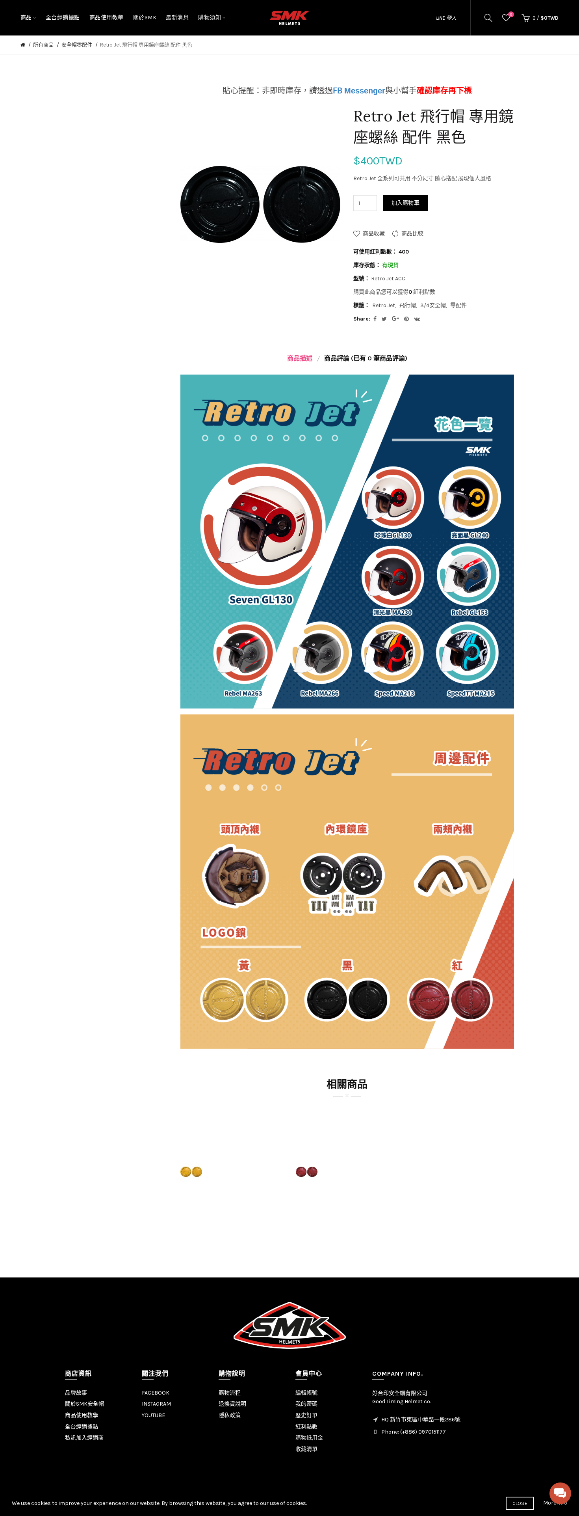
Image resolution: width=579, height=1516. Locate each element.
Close (520, 1503)
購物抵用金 (309, 1437)
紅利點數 (306, 1426)
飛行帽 (407, 305)
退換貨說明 (232, 1403)
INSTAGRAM (156, 1403)
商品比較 (412, 233)
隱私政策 (230, 1415)
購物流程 (230, 1392)
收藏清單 (306, 1449)
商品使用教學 (81, 1415)
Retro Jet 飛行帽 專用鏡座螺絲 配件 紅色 (347, 1158)
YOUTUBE (153, 1415)
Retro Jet (383, 305)
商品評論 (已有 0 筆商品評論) (365, 358)
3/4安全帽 (433, 305)
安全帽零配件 (76, 45)
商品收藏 (374, 233)
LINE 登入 (446, 18)
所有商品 (43, 45)
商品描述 (299, 358)
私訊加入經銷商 (84, 1437)
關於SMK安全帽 (84, 1403)
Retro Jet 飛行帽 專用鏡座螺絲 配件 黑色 (146, 45)
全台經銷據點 (81, 1426)
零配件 (458, 305)
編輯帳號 (306, 1392)
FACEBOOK (155, 1392)
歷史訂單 (306, 1415)
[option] (232, 1172)
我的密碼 (306, 1403)
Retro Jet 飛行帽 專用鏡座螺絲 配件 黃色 (232, 1158)
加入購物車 (406, 203)
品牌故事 (76, 1392)
